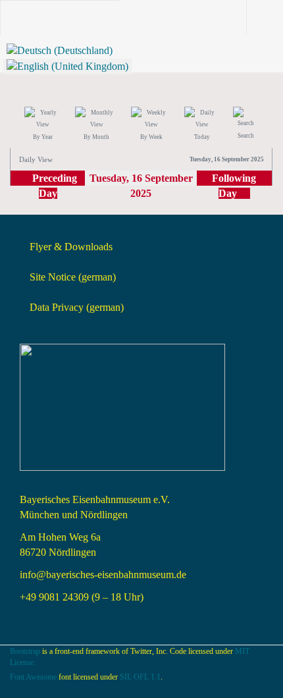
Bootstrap (25, 651)
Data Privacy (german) (77, 307)
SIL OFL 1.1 (140, 677)
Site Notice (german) (73, 276)
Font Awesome (33, 677)
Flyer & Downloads (71, 246)
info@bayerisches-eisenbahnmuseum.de (103, 574)
